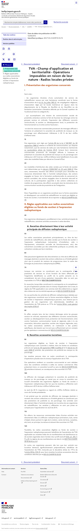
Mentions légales (24, 524)
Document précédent (31, 64)
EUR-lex (42, 486)
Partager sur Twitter (3, 59)
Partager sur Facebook (14, 54)
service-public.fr (19, 518)
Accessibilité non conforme (9, 524)
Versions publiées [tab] (8, 44)
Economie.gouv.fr (45, 489)
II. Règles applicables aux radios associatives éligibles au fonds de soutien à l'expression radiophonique (11, 78)
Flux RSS (23, 472)
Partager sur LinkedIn (9, 59)
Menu (76, 3)
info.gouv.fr (6, 518)
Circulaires (43, 480)
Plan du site (35, 524)
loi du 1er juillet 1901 (47, 102)
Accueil (4, 27)
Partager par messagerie (14, 59)
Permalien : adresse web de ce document (3, 54)
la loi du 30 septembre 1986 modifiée (48, 348)
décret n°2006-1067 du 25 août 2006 (57, 169)
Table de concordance (27, 475)
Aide (3, 472)
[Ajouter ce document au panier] (9, 49)
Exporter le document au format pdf (3, 49)
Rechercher (45, 22)
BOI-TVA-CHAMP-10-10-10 (51, 280)
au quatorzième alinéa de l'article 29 (39, 150)
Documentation (25, 478)
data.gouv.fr (49, 518)
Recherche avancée (61, 22)
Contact (4, 475)
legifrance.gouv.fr (35, 518)
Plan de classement (14, 27)
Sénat (41, 495)
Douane (42, 483)
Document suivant (68, 64)
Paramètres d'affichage (67, 524)
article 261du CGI (31, 452)
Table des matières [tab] (9, 35)
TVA (23, 27)
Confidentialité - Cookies (48, 524)
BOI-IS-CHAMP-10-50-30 (66, 291)
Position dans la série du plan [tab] (12, 39)
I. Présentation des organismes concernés (12, 69)
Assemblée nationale (46, 472)
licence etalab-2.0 (41, 528)
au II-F (35, 441)
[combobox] (23, 22)
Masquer (8, 65)
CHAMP (29, 27)
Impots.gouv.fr (44, 492)
